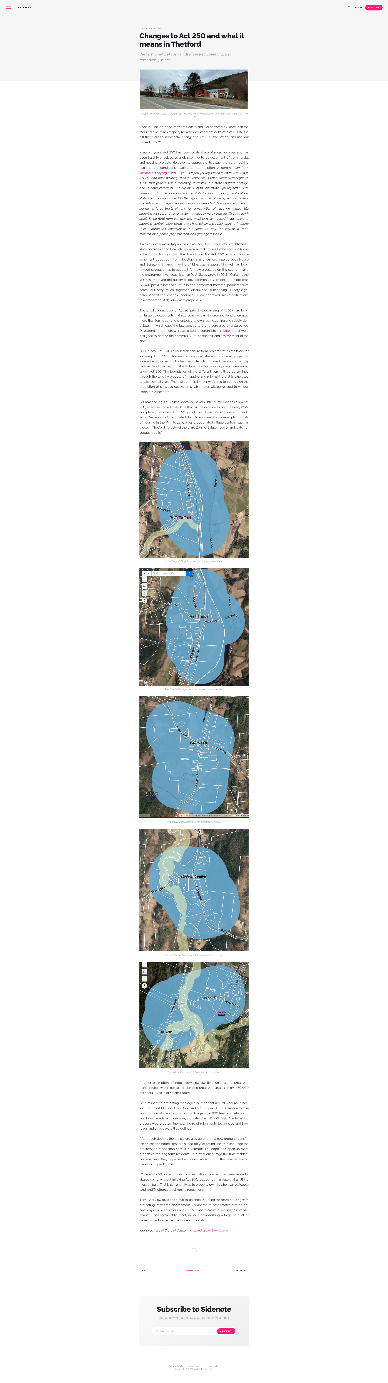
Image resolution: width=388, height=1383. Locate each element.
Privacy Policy (213, 1366)
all (194, 1270)
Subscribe (374, 8)
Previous (241, 1270)
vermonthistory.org (153, 173)
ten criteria (225, 331)
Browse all (24, 7)
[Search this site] (349, 7)
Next (144, 1270)
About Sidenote (176, 1366)
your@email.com (193, 1331)
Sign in (358, 7)
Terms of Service (195, 1366)
